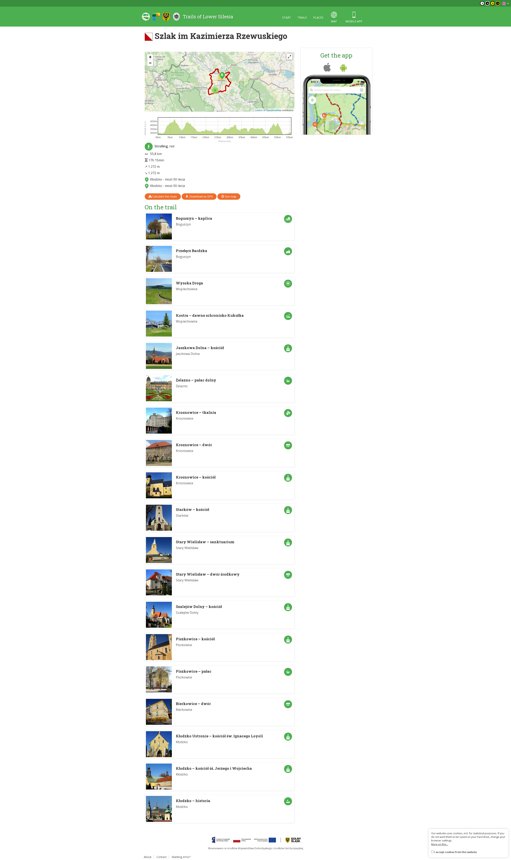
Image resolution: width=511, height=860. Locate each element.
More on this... (439, 844)
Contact (161, 857)
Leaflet (258, 110)
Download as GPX (200, 196)
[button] (222, 76)
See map (230, 196)
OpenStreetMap (273, 110)
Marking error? (181, 857)
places (318, 17)
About (148, 857)
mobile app (353, 21)
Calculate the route (164, 196)
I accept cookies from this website (455, 852)
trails (302, 17)
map (334, 21)
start (286, 17)
